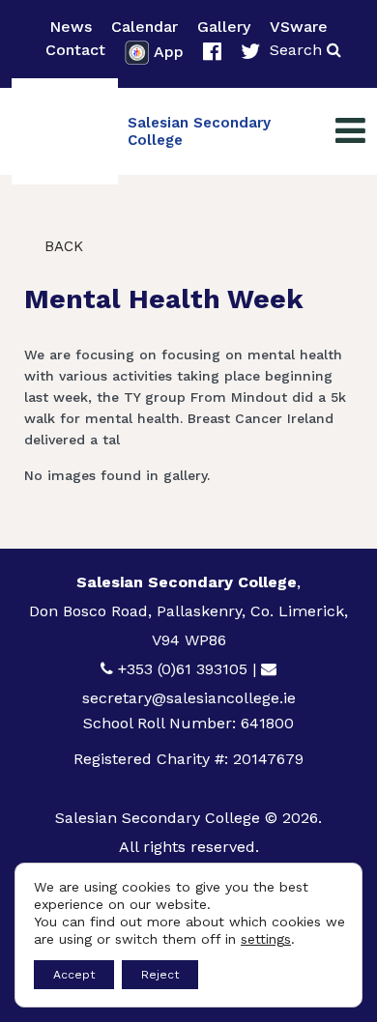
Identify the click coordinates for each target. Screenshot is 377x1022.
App (169, 52)
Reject (160, 974)
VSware (299, 26)
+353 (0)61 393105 (182, 669)
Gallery (223, 26)
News (70, 26)
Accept (74, 974)
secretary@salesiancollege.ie (189, 698)
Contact (75, 50)
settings (266, 939)
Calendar (144, 26)
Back (61, 246)
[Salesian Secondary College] (65, 131)
